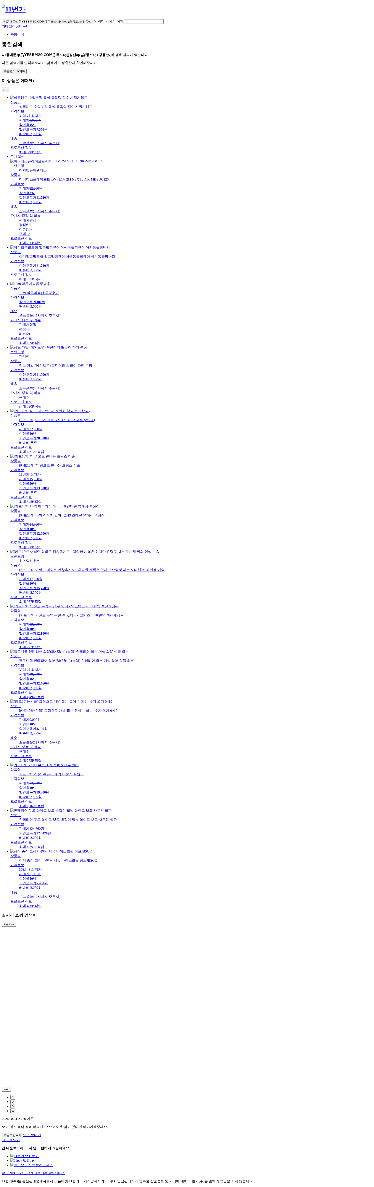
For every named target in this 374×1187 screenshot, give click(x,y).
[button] (144, 21)
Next (6, 1089)
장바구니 (22, 26)
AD (5, 89)
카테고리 (9, 26)
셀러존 (42, 1173)
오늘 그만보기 (12, 1135)
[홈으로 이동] (14, 9)
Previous (9, 924)
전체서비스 (56, 1173)
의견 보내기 (32, 1135)
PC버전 (17, 1173)
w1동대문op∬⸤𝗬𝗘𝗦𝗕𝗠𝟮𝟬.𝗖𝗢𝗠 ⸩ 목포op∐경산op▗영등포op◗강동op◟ (47, 21)
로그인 (7, 1173)
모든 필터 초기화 (14, 71)
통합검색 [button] (17, 34)
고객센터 (30, 1173)
